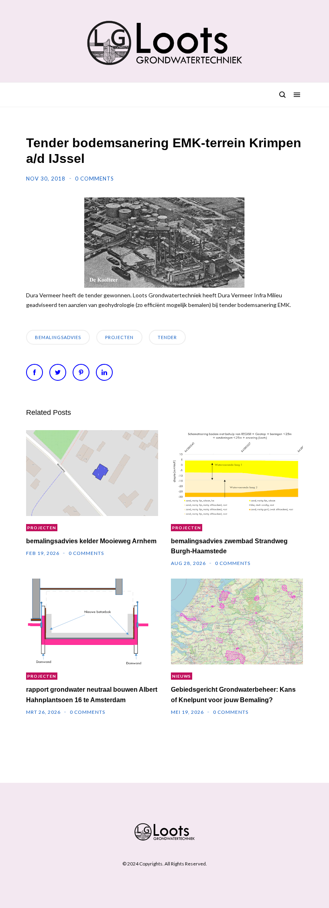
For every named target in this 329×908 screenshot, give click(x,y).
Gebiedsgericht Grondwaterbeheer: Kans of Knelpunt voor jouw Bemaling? (233, 694)
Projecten (119, 337)
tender (167, 337)
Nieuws (181, 676)
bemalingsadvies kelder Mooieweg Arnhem (91, 541)
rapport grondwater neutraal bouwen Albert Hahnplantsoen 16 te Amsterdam (91, 694)
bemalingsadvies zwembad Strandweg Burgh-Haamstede (229, 546)
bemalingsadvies (58, 337)
